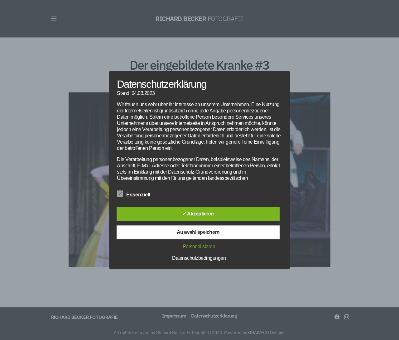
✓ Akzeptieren (198, 213)
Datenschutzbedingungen (199, 258)
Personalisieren (199, 246)
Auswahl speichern (198, 232)
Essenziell (138, 194)
